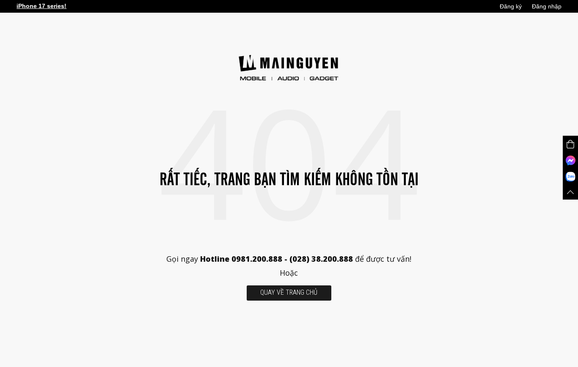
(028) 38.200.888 (322, 259)
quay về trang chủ (288, 292)
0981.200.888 (256, 259)
